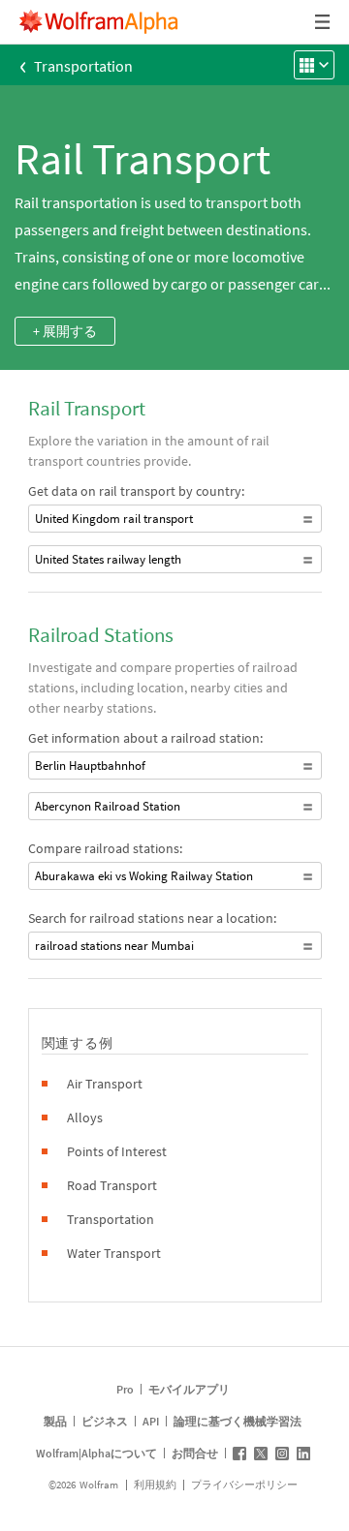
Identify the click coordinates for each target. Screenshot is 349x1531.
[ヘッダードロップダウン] (323, 22)
